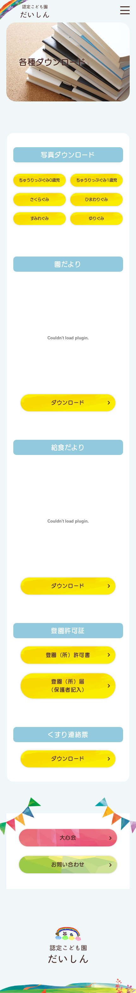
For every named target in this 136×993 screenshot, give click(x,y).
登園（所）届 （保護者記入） (67, 685)
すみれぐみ (39, 218)
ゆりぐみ (96, 218)
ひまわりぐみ (96, 199)
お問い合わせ (68, 864)
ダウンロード (68, 402)
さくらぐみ (39, 199)
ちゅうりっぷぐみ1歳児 (96, 180)
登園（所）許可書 (68, 654)
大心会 (68, 837)
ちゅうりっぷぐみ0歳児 (39, 180)
